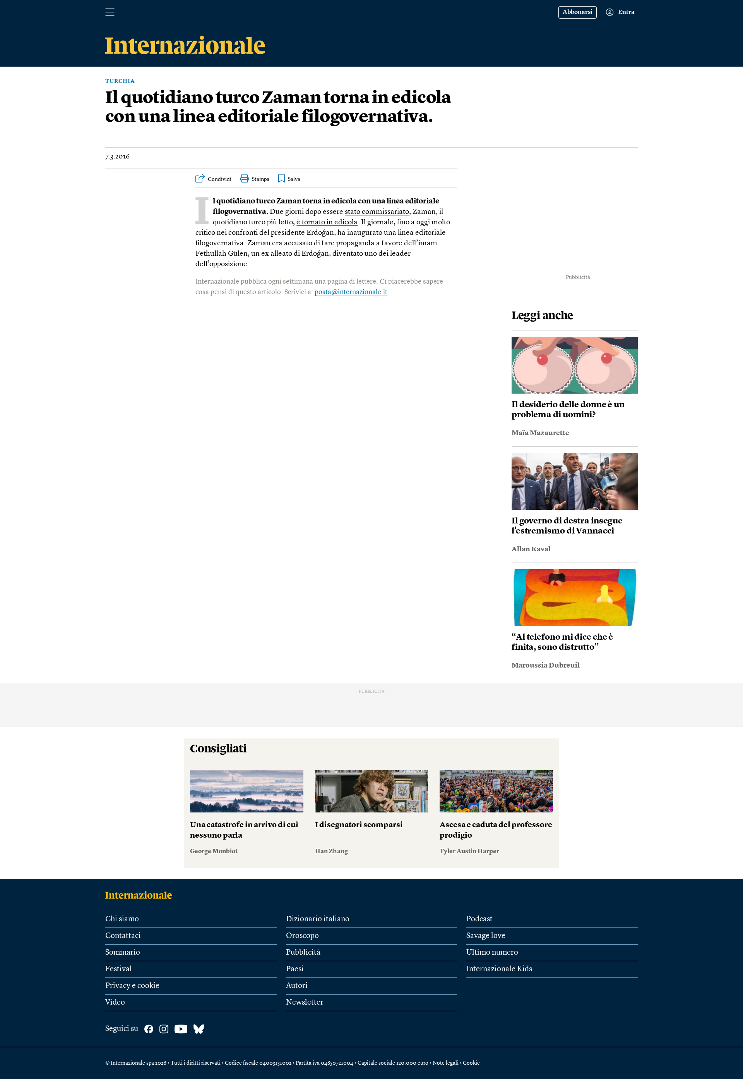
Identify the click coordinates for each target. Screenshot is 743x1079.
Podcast (479, 919)
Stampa (260, 179)
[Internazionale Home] (141, 895)
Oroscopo (302, 936)
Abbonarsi (577, 12)
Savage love (485, 936)
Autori (297, 986)
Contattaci (123, 936)
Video (115, 1003)
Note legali (446, 1063)
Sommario (122, 953)
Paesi (295, 969)
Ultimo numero (492, 953)
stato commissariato (377, 212)
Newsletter (305, 1003)
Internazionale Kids (499, 969)
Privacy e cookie (132, 986)
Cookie (471, 1063)
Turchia (120, 81)
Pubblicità (303, 953)
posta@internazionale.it (351, 292)
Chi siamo (122, 919)
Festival (118, 969)
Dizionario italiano (317, 919)
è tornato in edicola (327, 222)
